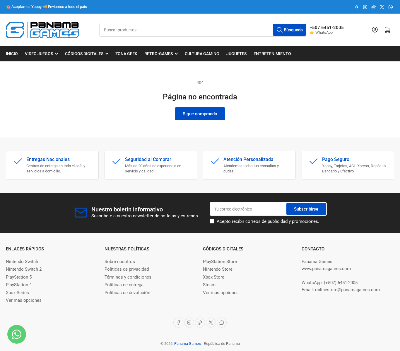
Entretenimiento (272, 53)
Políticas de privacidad (127, 269)
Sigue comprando (200, 113)
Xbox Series (17, 292)
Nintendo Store (218, 269)
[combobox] (203, 30)
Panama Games (187, 343)
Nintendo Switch (22, 261)
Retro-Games (158, 53)
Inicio (12, 53)
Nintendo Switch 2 (24, 269)
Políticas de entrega (124, 284)
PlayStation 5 (19, 277)
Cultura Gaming (202, 53)
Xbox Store (213, 277)
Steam (209, 284)
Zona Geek (126, 53)
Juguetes (236, 53)
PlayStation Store (220, 261)
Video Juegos (39, 53)
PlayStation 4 (19, 284)
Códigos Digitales (84, 53)
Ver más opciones (24, 300)
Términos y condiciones (128, 277)
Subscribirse (306, 209)
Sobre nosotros (120, 261)
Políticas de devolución (127, 292)
